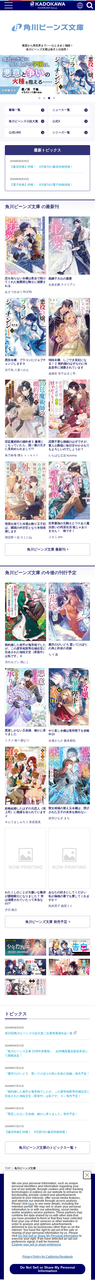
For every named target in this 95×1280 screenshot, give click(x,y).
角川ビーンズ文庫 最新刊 (46, 549)
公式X (56, 121)
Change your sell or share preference (36, 1244)
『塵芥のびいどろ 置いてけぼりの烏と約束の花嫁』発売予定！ (47, 1073)
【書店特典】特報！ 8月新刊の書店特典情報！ (36, 1132)
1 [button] (40, 98)
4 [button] (55, 98)
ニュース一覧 (61, 110)
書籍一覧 (14, 110)
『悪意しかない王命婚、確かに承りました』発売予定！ (41, 1114)
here (31, 1203)
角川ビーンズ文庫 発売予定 (46, 922)
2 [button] (45, 98)
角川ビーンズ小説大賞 (23, 121)
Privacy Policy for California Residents (47, 1256)
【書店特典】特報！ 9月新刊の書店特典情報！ (41, 166)
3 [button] (50, 98)
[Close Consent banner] (87, 1175)
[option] (47, 75)
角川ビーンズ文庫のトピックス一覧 (46, 1147)
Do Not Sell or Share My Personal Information (48, 1235)
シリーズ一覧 (61, 132)
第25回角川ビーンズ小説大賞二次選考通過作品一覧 (39, 1033)
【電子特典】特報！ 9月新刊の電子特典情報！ (41, 184)
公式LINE (15, 132)
